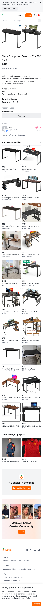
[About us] (35, 15)
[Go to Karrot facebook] (26, 550)
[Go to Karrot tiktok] (39, 550)
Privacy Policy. (25, 598)
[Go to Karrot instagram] (31, 550)
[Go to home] (2, 15)
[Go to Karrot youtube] (35, 550)
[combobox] (20, 20)
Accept (37, 604)
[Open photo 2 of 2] (31, 38)
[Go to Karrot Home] (7, 550)
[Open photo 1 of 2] (11, 38)
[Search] (39, 20)
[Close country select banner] (40, 2)
